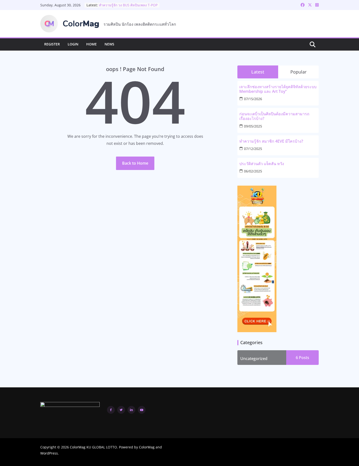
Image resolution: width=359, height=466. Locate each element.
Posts (303, 357)
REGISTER (52, 44)
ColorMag (77, 447)
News (109, 44)
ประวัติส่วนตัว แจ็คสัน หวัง (261, 163)
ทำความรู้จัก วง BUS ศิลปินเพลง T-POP (128, 6)
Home (91, 44)
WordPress (49, 453)
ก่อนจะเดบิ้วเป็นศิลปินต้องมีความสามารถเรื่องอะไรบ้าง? (274, 116)
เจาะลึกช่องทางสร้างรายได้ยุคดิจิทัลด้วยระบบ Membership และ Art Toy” (278, 89)
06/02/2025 (253, 171)
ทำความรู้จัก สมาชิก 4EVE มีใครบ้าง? (271, 141)
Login (73, 44)
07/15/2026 (253, 98)
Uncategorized (253, 358)
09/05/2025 (253, 126)
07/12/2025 (253, 148)
